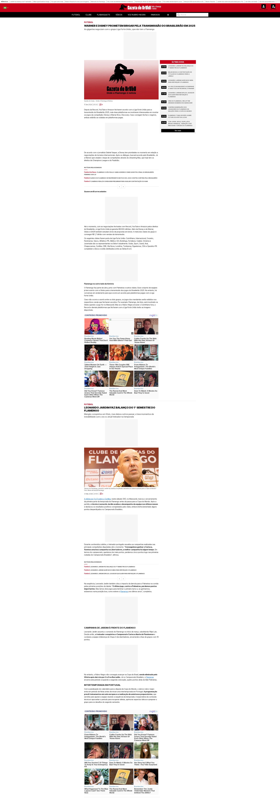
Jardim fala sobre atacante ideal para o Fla (230, 1)
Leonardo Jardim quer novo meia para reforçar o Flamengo (180, 81)
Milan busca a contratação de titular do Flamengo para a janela (180, 74)
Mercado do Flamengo (98, 1)
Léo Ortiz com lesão (251, 1)
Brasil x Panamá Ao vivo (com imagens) (77, 1)
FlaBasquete (103, 15)
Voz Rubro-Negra (136, 15)
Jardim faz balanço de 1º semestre (20, 1)
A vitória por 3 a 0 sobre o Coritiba (97, 499)
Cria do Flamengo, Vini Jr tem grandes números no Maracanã (180, 102)
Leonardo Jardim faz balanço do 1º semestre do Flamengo (181, 67)
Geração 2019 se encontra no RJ (194, 1)
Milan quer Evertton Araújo (41, 1)
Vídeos (119, 15)
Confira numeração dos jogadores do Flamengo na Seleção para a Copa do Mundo (180, 109)
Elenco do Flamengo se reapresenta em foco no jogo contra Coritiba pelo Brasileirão (123, 178)
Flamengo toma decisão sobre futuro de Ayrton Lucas (180, 116)
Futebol (76, 15)
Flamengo (124, 591)
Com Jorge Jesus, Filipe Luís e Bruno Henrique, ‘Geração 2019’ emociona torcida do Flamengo (180, 123)
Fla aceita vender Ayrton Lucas (172, 1)
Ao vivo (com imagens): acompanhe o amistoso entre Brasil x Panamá (181, 87)
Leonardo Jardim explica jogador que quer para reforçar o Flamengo (181, 95)
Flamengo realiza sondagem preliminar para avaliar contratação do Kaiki (119, 181)
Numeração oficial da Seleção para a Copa (148, 1)
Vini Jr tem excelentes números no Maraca (120, 1)
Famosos (155, 15)
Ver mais (178, 130)
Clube (89, 15)
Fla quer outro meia (57, 1)
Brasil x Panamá (210, 1)
